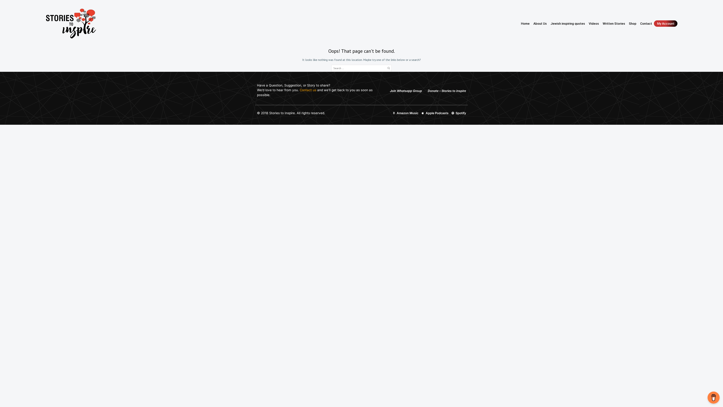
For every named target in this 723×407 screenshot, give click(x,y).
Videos (594, 23)
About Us (540, 23)
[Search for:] (361, 68)
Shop (632, 23)
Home (525, 23)
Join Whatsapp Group (406, 91)
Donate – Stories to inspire (447, 91)
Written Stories (614, 23)
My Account (665, 23)
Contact (646, 23)
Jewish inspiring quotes (568, 23)
